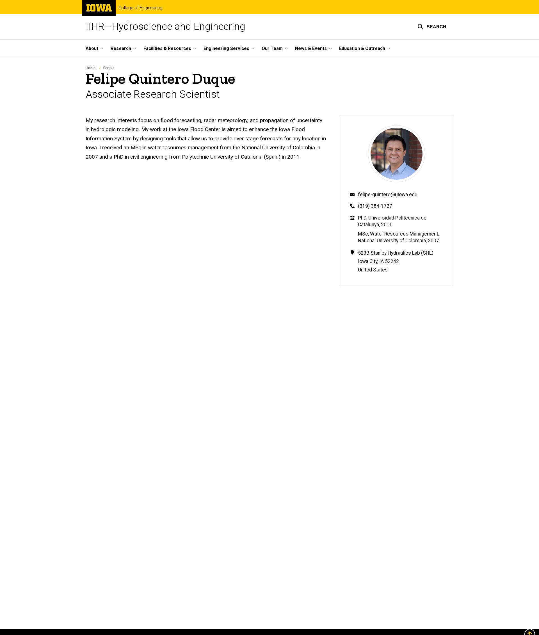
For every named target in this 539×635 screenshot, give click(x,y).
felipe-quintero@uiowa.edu (387, 194)
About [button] (92, 48)
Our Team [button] (272, 48)
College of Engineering (140, 7)
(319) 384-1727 (375, 206)
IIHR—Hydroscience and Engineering (165, 26)
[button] (431, 26)
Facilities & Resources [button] (167, 48)
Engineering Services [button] (226, 48)
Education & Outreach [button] (362, 48)
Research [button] (121, 48)
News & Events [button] (311, 48)
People (109, 68)
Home (90, 68)
